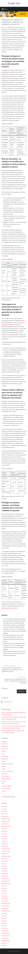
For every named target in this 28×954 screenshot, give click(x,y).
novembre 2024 (6, 851)
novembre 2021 (6, 935)
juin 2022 (4, 918)
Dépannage (5, 759)
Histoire (4, 766)
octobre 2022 (5, 908)
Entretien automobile (7, 763)
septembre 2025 (6, 826)
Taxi (3, 783)
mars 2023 (4, 896)
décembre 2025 (6, 819)
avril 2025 (4, 838)
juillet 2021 (4, 945)
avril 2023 (4, 893)
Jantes (3, 768)
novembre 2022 (6, 906)
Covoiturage (5, 756)
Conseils (4, 751)
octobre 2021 (5, 938)
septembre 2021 (6, 940)
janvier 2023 (5, 901)
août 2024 (4, 858)
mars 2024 (4, 871)
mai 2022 (4, 920)
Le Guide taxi (8, 702)
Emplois (4, 761)
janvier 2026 (5, 816)
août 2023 (4, 886)
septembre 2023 (6, 883)
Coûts (3, 754)
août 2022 (4, 913)
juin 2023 (4, 888)
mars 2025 (4, 841)
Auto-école (5, 749)
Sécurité (4, 781)
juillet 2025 (4, 831)
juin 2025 (4, 833)
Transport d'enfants (7, 786)
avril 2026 (4, 811)
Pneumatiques (5, 776)
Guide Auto (21, 253)
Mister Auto (5, 608)
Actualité (4, 741)
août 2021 (4, 943)
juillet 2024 (4, 861)
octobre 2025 (5, 824)
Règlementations (6, 778)
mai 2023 (4, 891)
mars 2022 (4, 925)
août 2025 (4, 829)
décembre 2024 (6, 848)
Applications (5, 746)
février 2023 (5, 898)
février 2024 (5, 873)
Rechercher (5, 688)
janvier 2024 (5, 876)
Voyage (4, 791)
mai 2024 (4, 866)
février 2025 (5, 843)
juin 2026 (4, 809)
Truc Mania (5, 255)
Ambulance (5, 744)
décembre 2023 (6, 878)
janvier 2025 (5, 846)
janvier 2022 (5, 930)
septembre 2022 (6, 911)
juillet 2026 (4, 806)
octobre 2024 (5, 853)
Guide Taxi (14, 3)
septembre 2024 (6, 856)
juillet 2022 (4, 916)
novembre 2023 (6, 881)
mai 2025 (4, 836)
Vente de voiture (6, 788)
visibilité (5, 70)
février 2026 (5, 814)
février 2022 (5, 928)
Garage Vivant (13, 608)
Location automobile (7, 771)
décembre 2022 (6, 903)
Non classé (5, 773)
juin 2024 (4, 863)
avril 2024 (4, 868)
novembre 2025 (6, 821)
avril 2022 (4, 923)
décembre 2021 (6, 933)
